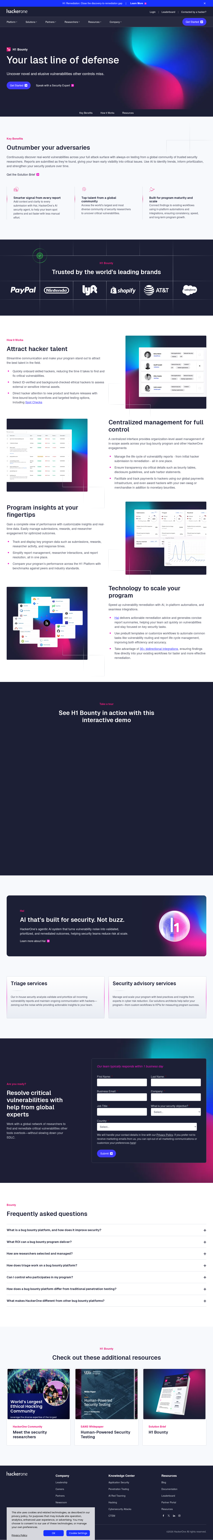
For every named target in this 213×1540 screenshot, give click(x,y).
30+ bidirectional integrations (159, 648)
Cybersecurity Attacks (119, 1509)
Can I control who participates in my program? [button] (40, 1277)
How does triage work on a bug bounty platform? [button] (42, 1265)
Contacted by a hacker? (193, 12)
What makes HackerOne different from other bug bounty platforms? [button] (56, 1301)
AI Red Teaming (116, 1495)
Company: (158, 1091)
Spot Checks (33, 402)
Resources (94, 22)
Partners (49, 22)
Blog (163, 1482)
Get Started (192, 22)
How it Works (107, 113)
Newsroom (61, 1502)
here (132, 1143)
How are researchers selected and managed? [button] (40, 1253)
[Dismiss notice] (204, 3)
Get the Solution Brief (21, 174)
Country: (103, 1121)
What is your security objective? (170, 1106)
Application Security (118, 1482)
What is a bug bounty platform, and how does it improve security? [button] (54, 1230)
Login (153, 12)
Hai (116, 617)
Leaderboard (168, 12)
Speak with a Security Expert (53, 85)
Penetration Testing (118, 1489)
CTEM (111, 1515)
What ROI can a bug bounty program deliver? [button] (39, 1242)
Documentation (169, 1489)
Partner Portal (168, 1502)
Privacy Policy (164, 1135)
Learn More (136, 3)
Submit (104, 1153)
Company (115, 22)
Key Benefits (86, 113)
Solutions (30, 22)
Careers (60, 1489)
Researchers (71, 22)
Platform (11, 22)
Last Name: (158, 1076)
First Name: (104, 1076)
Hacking (112, 1502)
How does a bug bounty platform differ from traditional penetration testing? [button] (61, 1289)
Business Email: (107, 1091)
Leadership (61, 1482)
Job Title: (103, 1106)
